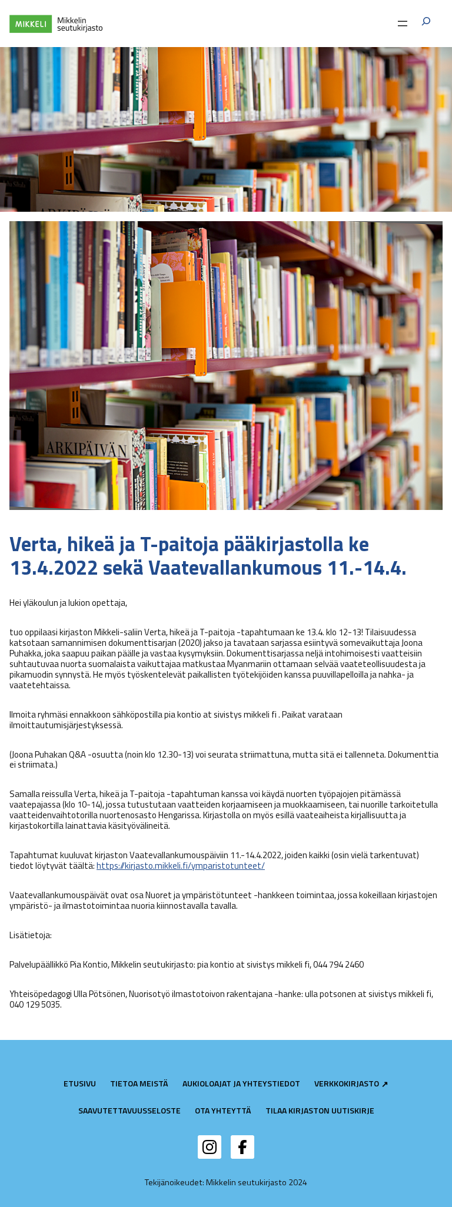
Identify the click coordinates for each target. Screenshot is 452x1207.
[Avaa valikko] (403, 23)
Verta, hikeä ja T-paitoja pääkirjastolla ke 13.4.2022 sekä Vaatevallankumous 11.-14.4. (208, 555)
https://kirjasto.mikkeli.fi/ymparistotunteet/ (181, 865)
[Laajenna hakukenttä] (426, 23)
